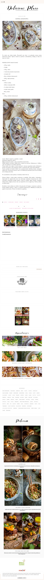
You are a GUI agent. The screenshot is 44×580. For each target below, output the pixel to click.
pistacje (4, 401)
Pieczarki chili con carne (22, 551)
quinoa (31, 401)
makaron (17, 397)
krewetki (4, 397)
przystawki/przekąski (24, 401)
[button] (9, 2)
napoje (4, 399)
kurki (13, 397)
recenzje (36, 401)
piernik (32, 399)
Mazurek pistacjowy (28, 208)
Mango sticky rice (22, 227)
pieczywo (28, 399)
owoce (16, 399)
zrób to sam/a (34, 408)
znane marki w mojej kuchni (24, 408)
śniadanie (8, 410)
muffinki (30, 397)
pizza (8, 401)
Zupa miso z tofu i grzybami (23, 507)
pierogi (36, 399)
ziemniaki (15, 408)
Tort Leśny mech (22, 347)
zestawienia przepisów (7, 408)
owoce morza (22, 399)
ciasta (5, 202)
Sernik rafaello (34, 227)
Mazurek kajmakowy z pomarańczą (22, 378)
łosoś (4, 410)
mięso (26, 397)
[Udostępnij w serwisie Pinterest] (41, 199)
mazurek (22, 397)
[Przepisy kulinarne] (22, 565)
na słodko (26, 202)
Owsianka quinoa (9, 227)
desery (16, 202)
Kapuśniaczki (22, 464)
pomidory (17, 401)
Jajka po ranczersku (15, 208)
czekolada (11, 202)
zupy (39, 408)
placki (12, 401)
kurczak (9, 397)
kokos (21, 202)
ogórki (8, 399)
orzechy (12, 399)
